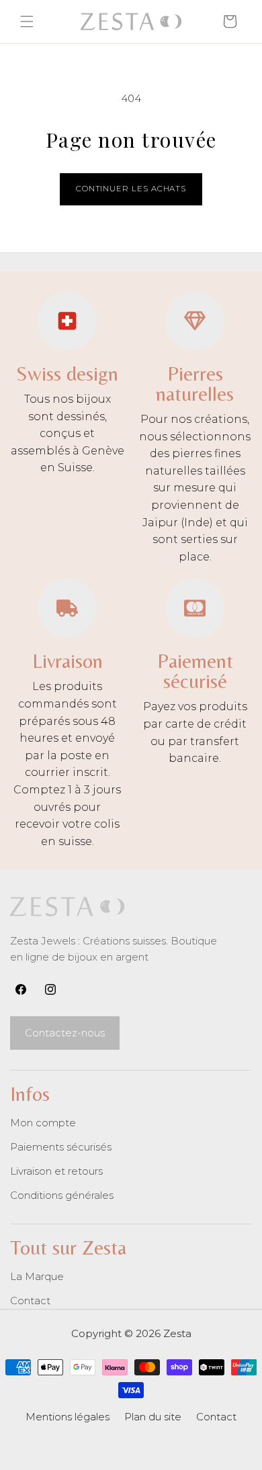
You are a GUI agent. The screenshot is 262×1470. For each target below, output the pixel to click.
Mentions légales (68, 1416)
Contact (30, 1300)
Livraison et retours (56, 1171)
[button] (27, 21)
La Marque (37, 1276)
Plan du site (152, 1416)
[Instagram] (50, 989)
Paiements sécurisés (61, 1146)
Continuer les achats (131, 188)
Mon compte (43, 1122)
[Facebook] (21, 989)
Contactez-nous (65, 1032)
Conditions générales (62, 1195)
